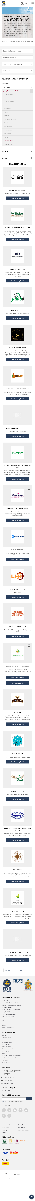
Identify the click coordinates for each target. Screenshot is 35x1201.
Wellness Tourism (6, 1023)
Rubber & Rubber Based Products (11, 1003)
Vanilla (6, 123)
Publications (5, 1060)
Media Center (5, 1051)
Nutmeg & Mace (9, 101)
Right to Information (7, 1038)
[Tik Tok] (9, 1116)
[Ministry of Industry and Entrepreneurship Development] (28, 985)
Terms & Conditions (7, 1125)
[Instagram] (20, 1110)
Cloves (6, 137)
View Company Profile (17, 198)
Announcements (6, 1040)
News (3, 1053)
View (3, 1101)
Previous (7, 970)
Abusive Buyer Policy (23, 1130)
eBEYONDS (25, 1178)
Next (20, 970)
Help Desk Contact (8, 1090)
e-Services (22, 2)
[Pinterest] (4, 1116)
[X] (9, 1110)
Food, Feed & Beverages (8, 1012)
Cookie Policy (5, 1127)
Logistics (4, 1025)
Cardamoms (8, 105)
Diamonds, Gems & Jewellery (9, 1014)
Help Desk (4, 1035)
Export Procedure (6, 1046)
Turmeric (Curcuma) (10, 119)
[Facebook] (4, 1110)
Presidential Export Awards (9, 1058)
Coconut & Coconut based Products (11, 1005)
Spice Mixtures (8, 144)
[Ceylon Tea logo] (4, 1141)
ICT (2, 1018)
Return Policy (21, 1127)
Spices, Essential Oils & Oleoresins (11, 1009)
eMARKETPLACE (6, 1044)
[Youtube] (26, 1110)
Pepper (6, 98)
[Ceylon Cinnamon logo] (11, 1141)
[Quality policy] (17, 981)
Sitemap (4, 1132)
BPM (3, 1021)
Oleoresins (7, 108)
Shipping (4, 1130)
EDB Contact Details (7, 1042)
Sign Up (29, 1098)
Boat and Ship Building (8, 1016)
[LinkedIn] (15, 1110)
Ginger (6, 112)
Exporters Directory (14, 41)
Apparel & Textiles (7, 1007)
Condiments (8, 126)
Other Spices (8, 130)
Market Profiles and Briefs (9, 1049)
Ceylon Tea (5, 1000)
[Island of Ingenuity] (20, 1141)
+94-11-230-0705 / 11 (9, 1077)
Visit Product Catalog (17, 683)
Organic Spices (8, 94)
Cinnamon (7, 133)
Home (3, 41)
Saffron (6, 115)
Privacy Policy (21, 1125)
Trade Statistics (6, 1062)
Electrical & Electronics (8, 1027)
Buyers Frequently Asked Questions (11, 1055)
